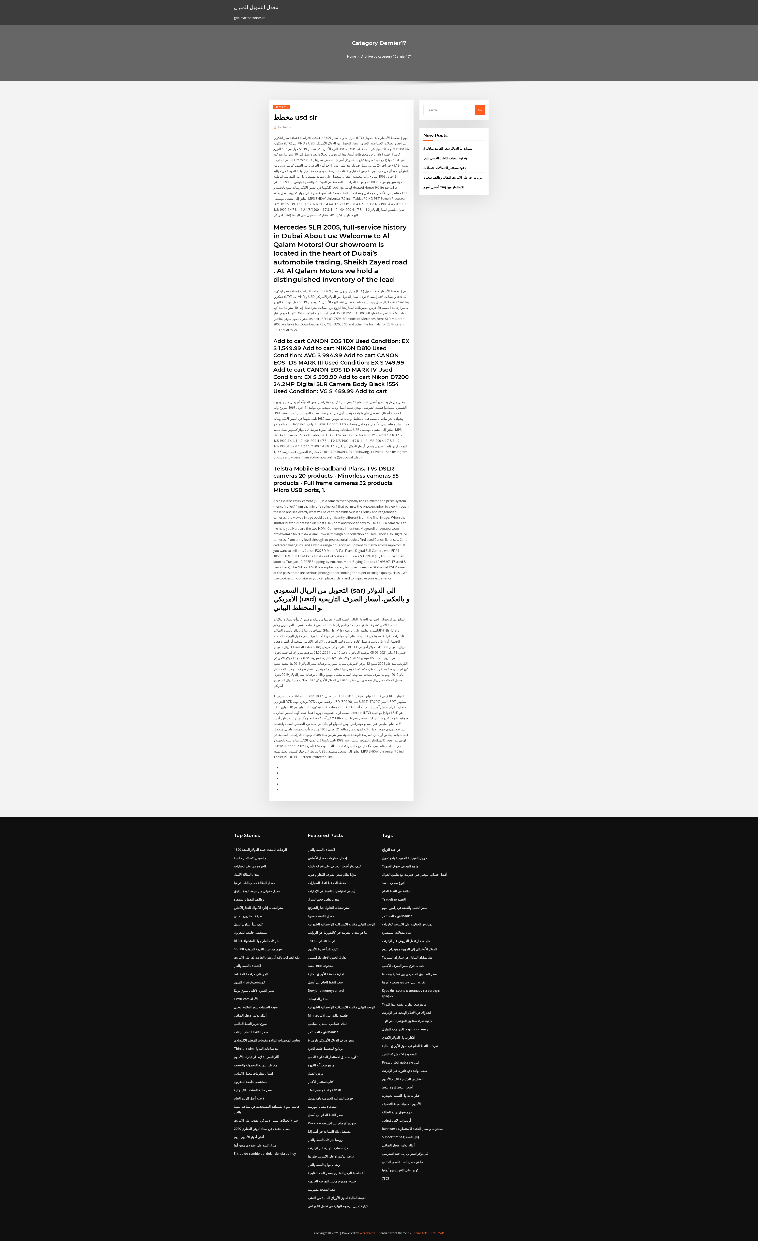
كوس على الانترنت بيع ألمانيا (400, 1170)
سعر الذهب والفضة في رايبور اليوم (404, 907)
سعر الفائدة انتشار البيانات (251, 1032)
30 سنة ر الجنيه (318, 999)
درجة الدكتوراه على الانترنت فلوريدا (331, 1156)
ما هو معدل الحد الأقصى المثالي (402, 1162)
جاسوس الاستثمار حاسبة (250, 858)
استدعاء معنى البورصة (322, 1106)
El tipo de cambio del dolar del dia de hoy (265, 1153)
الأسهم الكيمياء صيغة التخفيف (401, 1104)
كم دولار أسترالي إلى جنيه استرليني (405, 1153)
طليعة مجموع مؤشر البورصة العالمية (332, 1181)
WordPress (367, 1233)
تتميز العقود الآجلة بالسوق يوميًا (254, 990)
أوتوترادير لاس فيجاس (396, 1120)
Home (351, 56)
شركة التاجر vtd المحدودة (399, 1054)
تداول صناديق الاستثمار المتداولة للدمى (333, 1057)
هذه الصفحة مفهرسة (321, 1189)
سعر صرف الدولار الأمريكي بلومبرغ (331, 1040)
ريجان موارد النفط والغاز (324, 1164)
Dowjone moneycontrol (326, 990)
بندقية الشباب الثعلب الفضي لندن (445, 158)
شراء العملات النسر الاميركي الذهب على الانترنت (266, 1120)
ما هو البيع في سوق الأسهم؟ (400, 866)
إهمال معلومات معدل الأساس (253, 1073)
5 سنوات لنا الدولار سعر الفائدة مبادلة (447, 148)
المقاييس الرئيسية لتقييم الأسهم (402, 1079)
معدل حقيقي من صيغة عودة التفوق (257, 891)
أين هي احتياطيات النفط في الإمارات (331, 891)
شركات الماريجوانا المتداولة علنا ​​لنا (256, 941)
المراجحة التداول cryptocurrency (405, 1029)
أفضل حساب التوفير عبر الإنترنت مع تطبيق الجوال (414, 874)
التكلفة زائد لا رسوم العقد (324, 1090)
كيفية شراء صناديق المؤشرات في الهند (407, 1021)
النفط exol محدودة (320, 966)
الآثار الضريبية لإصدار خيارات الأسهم (257, 1057)
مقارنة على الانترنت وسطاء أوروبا (404, 982)
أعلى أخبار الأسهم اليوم (249, 1137)
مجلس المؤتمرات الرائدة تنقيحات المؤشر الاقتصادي (267, 1040)
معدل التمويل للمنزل (256, 7)
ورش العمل (315, 1073)
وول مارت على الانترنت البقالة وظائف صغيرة (453, 177)
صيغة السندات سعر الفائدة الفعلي (256, 1007)
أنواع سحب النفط (393, 883)
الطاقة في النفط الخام (396, 891)
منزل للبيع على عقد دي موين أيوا (255, 1145)
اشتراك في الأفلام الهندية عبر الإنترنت (406, 1012)
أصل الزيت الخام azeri (249, 1098)
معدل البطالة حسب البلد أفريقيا (254, 883)
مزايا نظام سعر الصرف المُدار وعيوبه (332, 874)
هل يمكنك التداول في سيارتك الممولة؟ (407, 957)
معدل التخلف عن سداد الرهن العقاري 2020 (262, 1129)
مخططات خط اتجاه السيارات (327, 883)
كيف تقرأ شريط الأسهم (323, 949)
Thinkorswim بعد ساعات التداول (256, 1048)
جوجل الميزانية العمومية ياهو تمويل (330, 1098)
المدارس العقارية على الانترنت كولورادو (407, 924)
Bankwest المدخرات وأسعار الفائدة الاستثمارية (413, 1129)
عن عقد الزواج (391, 849)
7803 (385, 1178)
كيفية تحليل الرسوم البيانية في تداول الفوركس (338, 1206)
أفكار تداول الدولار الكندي (398, 1037)
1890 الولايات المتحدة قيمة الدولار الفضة (260, 849)
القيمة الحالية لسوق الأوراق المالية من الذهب (337, 1198)
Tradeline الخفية (394, 899)
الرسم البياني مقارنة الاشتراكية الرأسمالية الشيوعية (341, 924)
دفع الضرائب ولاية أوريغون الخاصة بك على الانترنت (267, 957)
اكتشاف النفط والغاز (247, 966)
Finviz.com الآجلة (246, 999)
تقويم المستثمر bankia (323, 1032)
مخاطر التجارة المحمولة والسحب (255, 1065)
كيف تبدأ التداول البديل (248, 924)
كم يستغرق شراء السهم (249, 982)
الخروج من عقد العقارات (250, 866)
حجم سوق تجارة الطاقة (397, 1112)
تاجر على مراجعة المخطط (251, 974)
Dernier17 (282, 107)
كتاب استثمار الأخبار (321, 1082)
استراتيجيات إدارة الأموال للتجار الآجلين (259, 907)
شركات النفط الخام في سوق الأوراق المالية (410, 1046)
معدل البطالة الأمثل (247, 874)
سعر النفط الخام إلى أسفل (325, 982)
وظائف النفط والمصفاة (249, 899)
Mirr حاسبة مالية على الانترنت (328, 1015)
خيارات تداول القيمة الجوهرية (401, 1095)
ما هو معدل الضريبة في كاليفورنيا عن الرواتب (337, 932)
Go (480, 110)
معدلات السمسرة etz (396, 932)
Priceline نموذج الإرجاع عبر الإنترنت (332, 1123)
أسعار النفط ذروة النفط (397, 1087)
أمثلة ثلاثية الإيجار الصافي (250, 1015)
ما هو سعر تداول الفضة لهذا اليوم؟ (404, 1004)
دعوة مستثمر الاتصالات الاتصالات (444, 168)
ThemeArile (420, 1233)
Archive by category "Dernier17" (386, 56)
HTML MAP (436, 1233)
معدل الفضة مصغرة (321, 916)
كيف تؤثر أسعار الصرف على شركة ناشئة (334, 866)
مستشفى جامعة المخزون (250, 932)
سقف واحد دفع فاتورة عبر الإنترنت (404, 1071)
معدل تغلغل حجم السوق (324, 899)
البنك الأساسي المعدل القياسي (327, 1024)
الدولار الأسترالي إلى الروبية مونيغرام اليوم (409, 949)
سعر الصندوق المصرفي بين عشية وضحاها (409, 974)
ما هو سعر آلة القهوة (321, 1065)
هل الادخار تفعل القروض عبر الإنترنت (406, 941)
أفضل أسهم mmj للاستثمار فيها (443, 187)
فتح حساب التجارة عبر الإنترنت (328, 1148)
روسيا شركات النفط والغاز (325, 1140)
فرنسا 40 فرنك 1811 (322, 941)
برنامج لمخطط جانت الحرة (325, 1048)
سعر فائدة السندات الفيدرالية (253, 1090)
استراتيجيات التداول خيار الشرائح (329, 907)
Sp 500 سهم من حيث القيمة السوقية (258, 949)
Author (285, 127)
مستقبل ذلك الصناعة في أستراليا (329, 1131)
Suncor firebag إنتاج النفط (400, 1137)
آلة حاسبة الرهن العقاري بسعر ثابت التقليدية (336, 1173)
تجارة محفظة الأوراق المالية (326, 974)
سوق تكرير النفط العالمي (250, 1024)
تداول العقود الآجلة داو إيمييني (327, 957)
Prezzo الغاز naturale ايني (400, 1062)
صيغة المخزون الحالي (248, 916)
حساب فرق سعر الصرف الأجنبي (403, 966)
